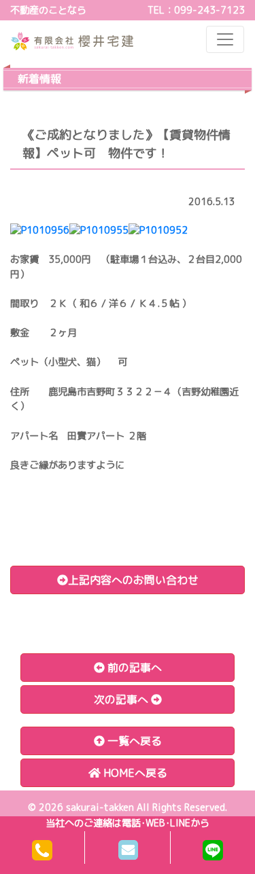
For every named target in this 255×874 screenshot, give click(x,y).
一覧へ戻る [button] (133, 740)
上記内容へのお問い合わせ (133, 579)
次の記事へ (122, 699)
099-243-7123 (209, 10)
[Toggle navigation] (225, 39)
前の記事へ (133, 667)
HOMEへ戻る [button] (134, 772)
